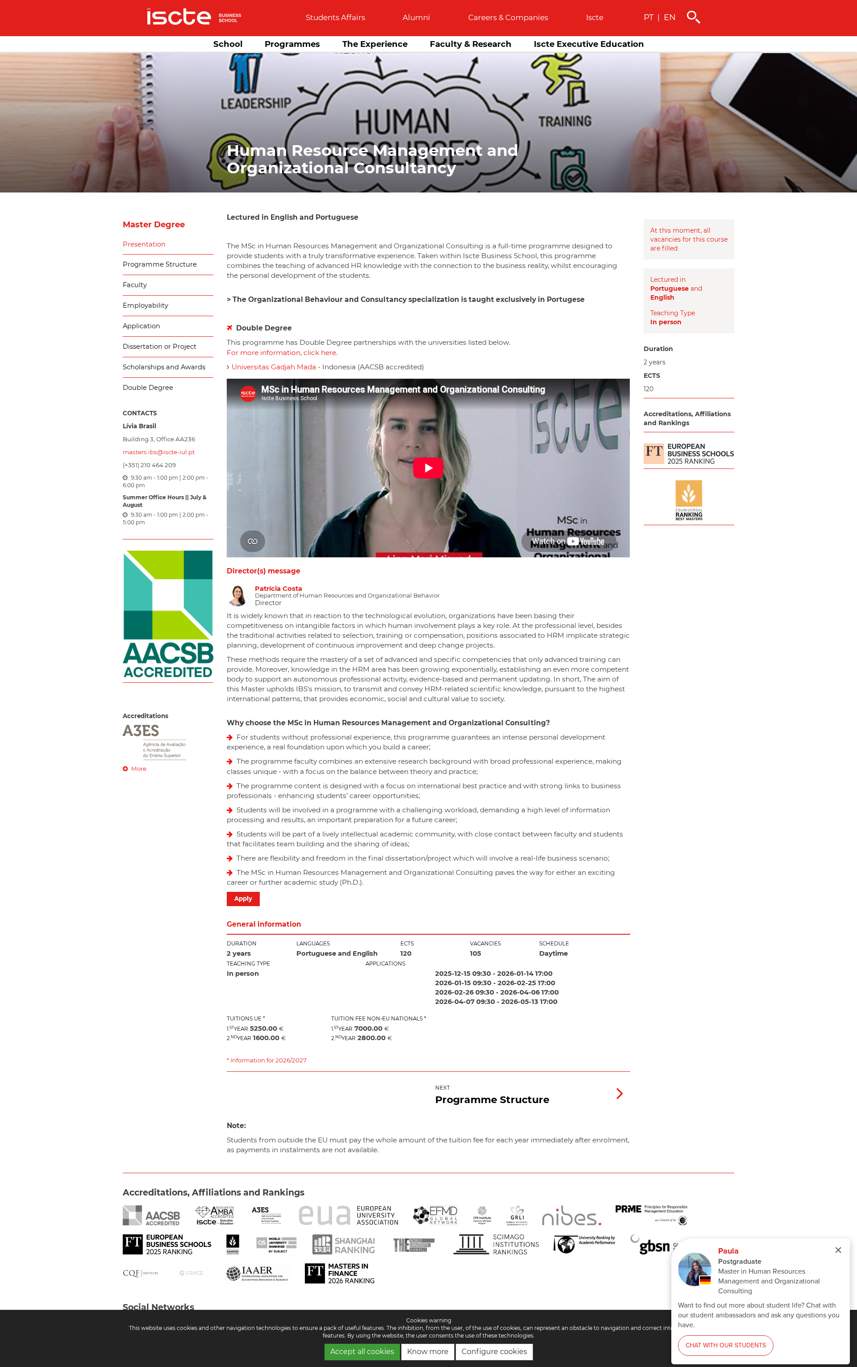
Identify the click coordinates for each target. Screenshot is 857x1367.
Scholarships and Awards (164, 367)
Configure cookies (494, 1351)
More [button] (138, 768)
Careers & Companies (508, 17)
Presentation (144, 244)
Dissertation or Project (159, 347)
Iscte (594, 17)
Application (141, 326)
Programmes (292, 44)
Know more (428, 1351)
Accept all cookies (362, 1351)
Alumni (416, 17)
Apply (243, 898)
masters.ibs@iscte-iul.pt (159, 452)
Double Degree (148, 388)
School (227, 44)
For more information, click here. (282, 352)
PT (648, 17)
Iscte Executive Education (589, 44)
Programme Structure (160, 264)
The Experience (375, 44)
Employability (145, 305)
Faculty (135, 285)
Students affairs (335, 17)
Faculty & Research (471, 44)
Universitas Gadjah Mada (274, 367)
